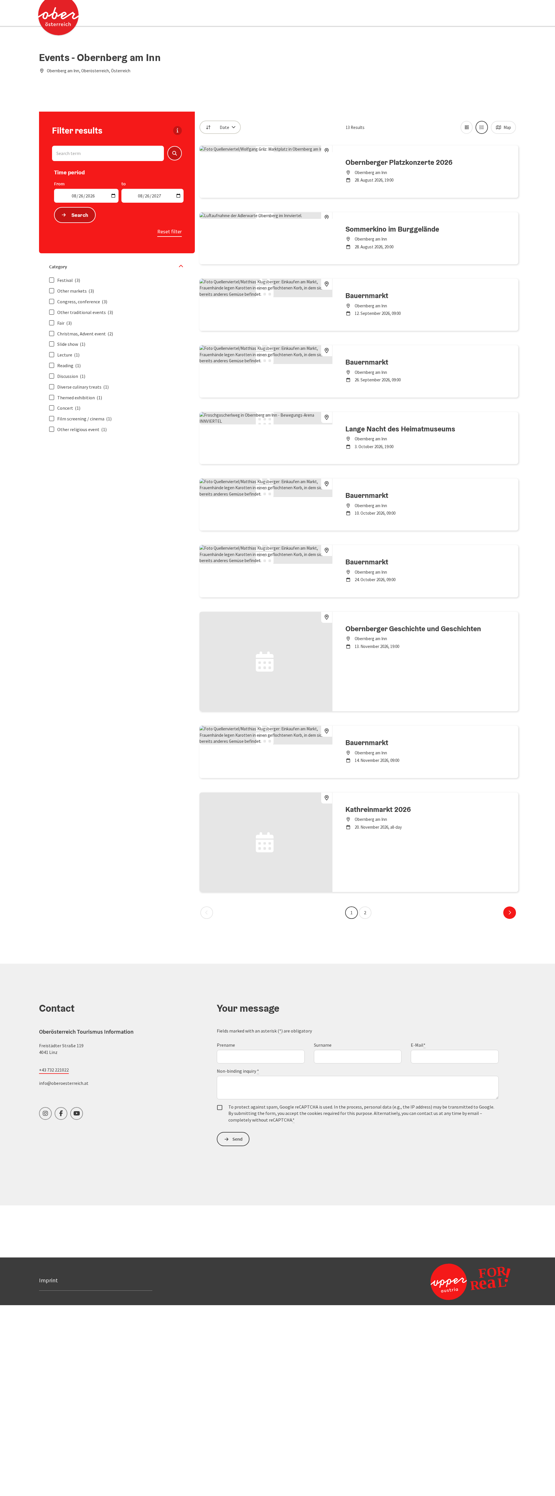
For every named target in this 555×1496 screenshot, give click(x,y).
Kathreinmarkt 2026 (378, 809)
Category (58, 266)
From (59, 183)
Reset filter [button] (169, 231)
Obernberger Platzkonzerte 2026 (398, 162)
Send (237, 1139)
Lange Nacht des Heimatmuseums (400, 428)
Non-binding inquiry (238, 1071)
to (123, 183)
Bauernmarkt (366, 295)
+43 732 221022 (54, 1070)
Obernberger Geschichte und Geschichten (413, 628)
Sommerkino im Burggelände (392, 229)
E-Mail (418, 1045)
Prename (226, 1045)
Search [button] (79, 215)
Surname (323, 1045)
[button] (174, 153)
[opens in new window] (456, 1281)
